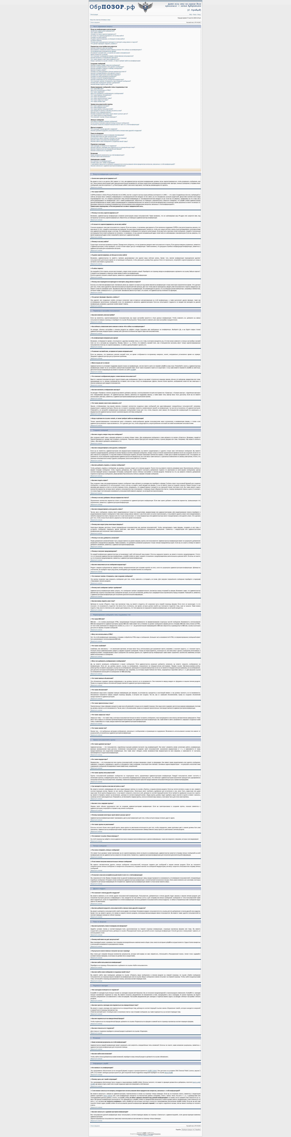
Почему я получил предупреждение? (103, 78)
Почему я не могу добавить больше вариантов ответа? (108, 71)
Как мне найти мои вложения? (100, 156)
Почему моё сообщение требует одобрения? (105, 83)
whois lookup (107, 1095)
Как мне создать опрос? (98, 70)
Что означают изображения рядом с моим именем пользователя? (112, 56)
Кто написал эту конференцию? (101, 161)
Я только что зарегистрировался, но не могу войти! (107, 36)
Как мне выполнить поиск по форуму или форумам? (107, 135)
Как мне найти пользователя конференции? (105, 140)
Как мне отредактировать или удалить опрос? (105, 73)
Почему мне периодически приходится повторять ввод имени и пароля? (114, 42)
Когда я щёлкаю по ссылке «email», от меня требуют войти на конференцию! (115, 61)
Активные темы (105, 19)
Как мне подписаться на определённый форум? (106, 149)
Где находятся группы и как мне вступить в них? (106, 110)
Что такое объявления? (98, 96)
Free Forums (151, 1134)
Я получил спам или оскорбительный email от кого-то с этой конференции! (115, 124)
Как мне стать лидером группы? (101, 112)
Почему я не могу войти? (99, 37)
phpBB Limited (152, 1071)
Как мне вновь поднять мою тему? (102, 84)
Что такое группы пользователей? (102, 109)
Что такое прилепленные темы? (101, 98)
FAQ (190, 14)
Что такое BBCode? (97, 89)
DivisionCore (157, 1134)
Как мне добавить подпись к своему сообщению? (106, 68)
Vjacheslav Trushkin (141, 1134)
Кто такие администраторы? (100, 106)
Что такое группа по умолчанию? (101, 115)
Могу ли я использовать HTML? (101, 90)
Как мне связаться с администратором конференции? (108, 166)
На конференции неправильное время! (103, 51)
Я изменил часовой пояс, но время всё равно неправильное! (110, 53)
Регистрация (94, 14)
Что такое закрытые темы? (99, 100)
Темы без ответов (95, 19)
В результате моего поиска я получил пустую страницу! (109, 138)
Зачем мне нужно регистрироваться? (103, 31)
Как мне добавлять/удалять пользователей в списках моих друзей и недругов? (116, 130)
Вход (199, 14)
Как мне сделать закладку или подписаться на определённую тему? (113, 147)
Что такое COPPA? (97, 32)
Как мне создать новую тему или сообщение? (105, 65)
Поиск (194, 14)
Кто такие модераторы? (98, 107)
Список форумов (95, 22)
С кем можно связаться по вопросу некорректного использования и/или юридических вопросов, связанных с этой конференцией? (133, 164)
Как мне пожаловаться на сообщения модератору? (107, 79)
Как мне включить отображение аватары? (104, 57)
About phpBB (168, 1072)
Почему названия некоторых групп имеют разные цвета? (109, 114)
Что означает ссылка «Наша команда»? (104, 117)
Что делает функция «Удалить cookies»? (104, 43)
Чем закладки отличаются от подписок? (104, 146)
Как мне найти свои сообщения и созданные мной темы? (109, 141)
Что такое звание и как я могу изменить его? (105, 59)
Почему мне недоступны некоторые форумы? (105, 75)
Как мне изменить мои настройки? (102, 48)
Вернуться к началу (96, 187)
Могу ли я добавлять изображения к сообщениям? (107, 93)
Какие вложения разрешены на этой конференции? (107, 155)
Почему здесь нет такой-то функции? (103, 162)
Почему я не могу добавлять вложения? (104, 76)
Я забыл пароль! (96, 40)
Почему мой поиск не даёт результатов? (104, 136)
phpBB (133, 370)
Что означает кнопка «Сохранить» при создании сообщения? (111, 81)
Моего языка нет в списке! (99, 54)
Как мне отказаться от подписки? (101, 150)
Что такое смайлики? (97, 92)
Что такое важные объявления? (101, 95)
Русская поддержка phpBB (145, 1135)
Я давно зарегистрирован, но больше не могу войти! (108, 39)
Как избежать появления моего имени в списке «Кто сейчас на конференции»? (116, 50)
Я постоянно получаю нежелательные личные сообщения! (110, 123)
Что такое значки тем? (98, 101)
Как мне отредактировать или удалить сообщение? (107, 67)
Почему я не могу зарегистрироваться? (103, 34)
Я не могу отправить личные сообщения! (104, 121)
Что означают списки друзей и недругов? (104, 129)
